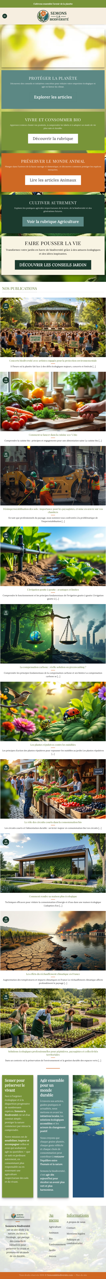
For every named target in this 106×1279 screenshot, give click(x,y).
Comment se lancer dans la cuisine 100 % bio (53, 434)
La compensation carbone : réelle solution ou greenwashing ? (53, 667)
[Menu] (4, 16)
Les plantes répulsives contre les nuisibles (53, 744)
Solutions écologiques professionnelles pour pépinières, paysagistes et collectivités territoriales (53, 1053)
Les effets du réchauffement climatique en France (53, 973)
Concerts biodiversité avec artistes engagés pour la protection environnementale (53, 360)
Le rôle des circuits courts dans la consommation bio (53, 822)
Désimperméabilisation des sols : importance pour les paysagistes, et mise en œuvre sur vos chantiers (53, 510)
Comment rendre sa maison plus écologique (53, 896)
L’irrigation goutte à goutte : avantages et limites (53, 589)
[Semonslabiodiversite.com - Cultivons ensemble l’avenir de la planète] (53, 16)
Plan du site (81, 1275)
